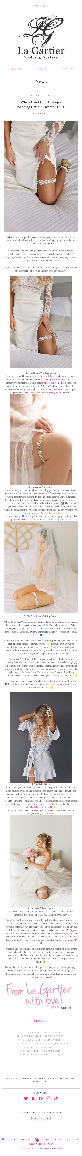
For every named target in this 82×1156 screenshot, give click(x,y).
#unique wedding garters (40, 1047)
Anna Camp (48, 382)
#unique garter (58, 1043)
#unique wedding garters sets (41, 1051)
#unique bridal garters (29, 1043)
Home (9, 1078)
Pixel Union (57, 1148)
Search (14, 1139)
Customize (26, 1139)
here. (53, 813)
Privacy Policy (46, 1143)
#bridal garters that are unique (41, 1032)
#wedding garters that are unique (41, 1054)
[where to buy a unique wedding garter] (41, 321)
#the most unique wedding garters (41, 1040)
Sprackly (32, 1148)
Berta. (46, 807)
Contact (46, 1139)
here (26, 392)
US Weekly (38, 687)
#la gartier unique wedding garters (41, 1036)
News (41, 81)
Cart (41, 68)
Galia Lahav (34, 807)
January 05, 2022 (41, 95)
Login (36, 5)
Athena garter (52, 392)
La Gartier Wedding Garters (44, 1112)
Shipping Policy (61, 1139)
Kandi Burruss (58, 379)
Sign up (44, 5)
